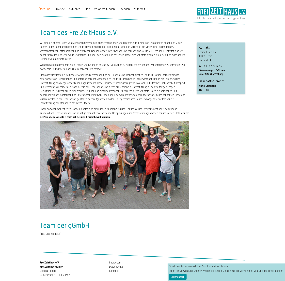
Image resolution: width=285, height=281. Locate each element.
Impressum (115, 262)
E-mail (207, 89)
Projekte (59, 9)
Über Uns (44, 9)
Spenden (124, 9)
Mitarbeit (139, 9)
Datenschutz (116, 266)
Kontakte (114, 270)
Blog (87, 9)
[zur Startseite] (221, 13)
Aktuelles (74, 9)
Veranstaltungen (104, 9)
